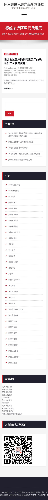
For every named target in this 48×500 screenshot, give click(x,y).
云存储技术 (12, 202)
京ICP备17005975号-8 (39, 495)
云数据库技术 (13, 214)
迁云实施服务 (13, 315)
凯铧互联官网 (7, 387)
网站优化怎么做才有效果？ (18, 148)
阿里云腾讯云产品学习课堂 (24, 4)
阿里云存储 (12, 339)
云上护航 (11, 196)
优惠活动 (11, 256)
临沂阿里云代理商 (10, 70)
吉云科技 (5, 403)
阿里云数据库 (13, 345)
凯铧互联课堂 (7, 400)
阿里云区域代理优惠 (28, 73)
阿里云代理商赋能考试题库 (12, 414)
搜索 (9, 113)
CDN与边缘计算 (14, 185)
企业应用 (11, 250)
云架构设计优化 (14, 232)
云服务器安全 (13, 220)
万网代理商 (6, 397)
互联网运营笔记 (8, 408)
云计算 (10, 244)
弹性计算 (11, 268)
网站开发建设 (13, 291)
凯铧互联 (21, 70)
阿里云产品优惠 (30, 70)
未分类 (10, 274)
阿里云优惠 (24, 68)
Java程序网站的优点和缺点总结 (20, 159)
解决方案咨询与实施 (15, 309)
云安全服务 (12, 208)
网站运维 (11, 297)
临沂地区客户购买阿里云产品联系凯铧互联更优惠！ (27, 34)
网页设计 (11, 303)
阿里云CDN (12, 321)
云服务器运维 (13, 226)
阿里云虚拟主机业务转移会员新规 (20, 142)
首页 (3, 34)
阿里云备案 (12, 333)
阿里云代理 (8, 73)
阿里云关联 (17, 73)
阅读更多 (7, 88)
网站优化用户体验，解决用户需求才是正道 (24, 154)
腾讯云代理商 (7, 395)
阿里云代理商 (7, 389)
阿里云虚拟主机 (14, 357)
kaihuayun (12, 68)
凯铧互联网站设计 (8, 411)
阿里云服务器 (13, 351)
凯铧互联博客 (7, 405)
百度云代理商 (7, 392)
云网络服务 (12, 238)
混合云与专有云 (14, 279)
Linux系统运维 (13, 191)
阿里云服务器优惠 (10, 75)
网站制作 (11, 285)
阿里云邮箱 (12, 363)
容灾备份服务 (13, 262)
